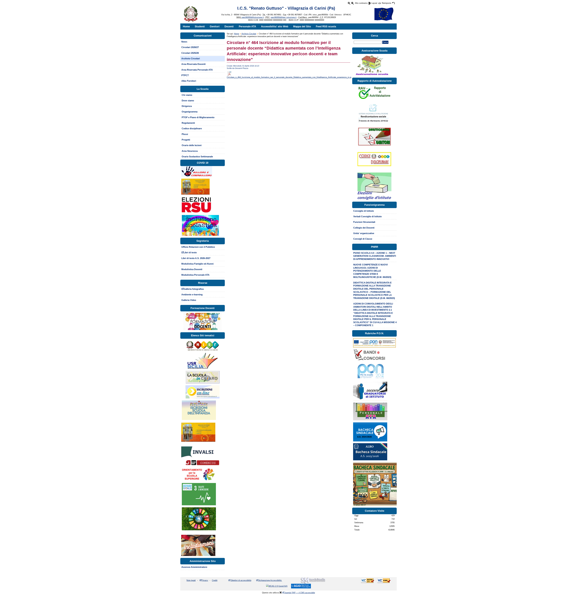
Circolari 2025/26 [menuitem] (190, 53)
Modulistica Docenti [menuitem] (191, 269)
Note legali (191, 580)
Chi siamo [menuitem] (187, 95)
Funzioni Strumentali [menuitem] (364, 222)
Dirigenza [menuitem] (187, 106)
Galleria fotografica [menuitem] (193, 289)
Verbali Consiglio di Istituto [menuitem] (367, 216)
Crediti (214, 580)
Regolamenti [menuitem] (188, 123)
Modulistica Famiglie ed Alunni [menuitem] (197, 264)
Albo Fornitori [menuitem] (188, 81)
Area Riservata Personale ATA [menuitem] (197, 70)
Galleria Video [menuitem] (188, 300)
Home (236, 34)
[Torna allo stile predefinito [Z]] (393, 3)
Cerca (385, 42)
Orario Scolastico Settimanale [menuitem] (197, 156)
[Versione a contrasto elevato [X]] (369, 3)
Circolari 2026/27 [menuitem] (190, 47)
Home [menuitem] (186, 26)
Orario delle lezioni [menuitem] (191, 145)
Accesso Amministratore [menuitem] (194, 567)
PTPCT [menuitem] (185, 75)
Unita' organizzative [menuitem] (363, 233)
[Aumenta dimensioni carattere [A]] (352, 3)
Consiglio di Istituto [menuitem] (363, 211)
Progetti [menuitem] (186, 140)
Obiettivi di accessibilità (240, 580)
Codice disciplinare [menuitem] (192, 128)
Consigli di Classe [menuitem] (362, 239)
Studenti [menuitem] (200, 26)
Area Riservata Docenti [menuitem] (193, 64)
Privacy (204, 580)
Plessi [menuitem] (185, 134)
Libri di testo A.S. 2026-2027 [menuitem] (195, 258)
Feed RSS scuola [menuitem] (326, 26)
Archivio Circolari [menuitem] (190, 58)
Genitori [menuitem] (215, 26)
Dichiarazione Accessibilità (270, 580)
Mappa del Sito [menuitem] (302, 26)
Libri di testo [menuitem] (190, 252)
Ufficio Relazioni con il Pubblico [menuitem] (198, 247)
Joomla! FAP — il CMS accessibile (299, 593)
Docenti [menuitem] (229, 26)
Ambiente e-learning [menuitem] (192, 294)
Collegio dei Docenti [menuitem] (363, 228)
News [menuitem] (184, 42)
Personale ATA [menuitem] (247, 26)
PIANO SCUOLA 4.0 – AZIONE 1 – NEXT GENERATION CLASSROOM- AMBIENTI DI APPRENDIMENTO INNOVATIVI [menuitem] (374, 256)
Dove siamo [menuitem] (188, 100)
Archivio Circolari (248, 34)
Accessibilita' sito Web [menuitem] (274, 26)
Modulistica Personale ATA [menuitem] (195, 275)
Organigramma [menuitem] (189, 112)
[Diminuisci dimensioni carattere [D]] (349, 3)
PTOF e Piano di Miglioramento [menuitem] (198, 117)
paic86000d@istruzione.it (253, 17)
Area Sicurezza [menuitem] (190, 151)
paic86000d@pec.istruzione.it (283, 17)
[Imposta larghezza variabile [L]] (379, 3)
